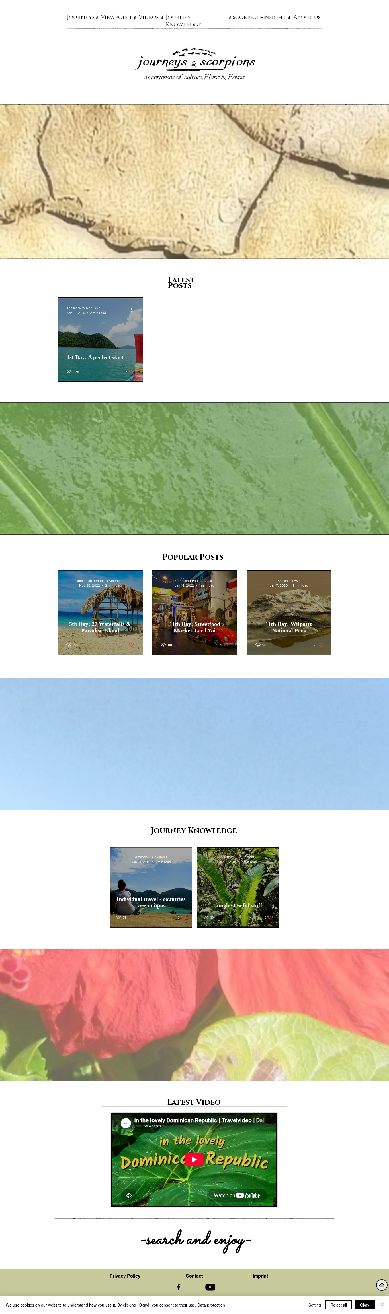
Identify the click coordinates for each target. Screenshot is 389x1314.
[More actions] (133, 310)
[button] (81, 17)
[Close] (382, 1304)
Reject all (338, 1305)
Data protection (211, 1305)
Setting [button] (314, 1305)
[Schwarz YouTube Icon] (210, 1287)
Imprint (260, 1276)
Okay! (365, 1305)
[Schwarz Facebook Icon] (179, 1287)
